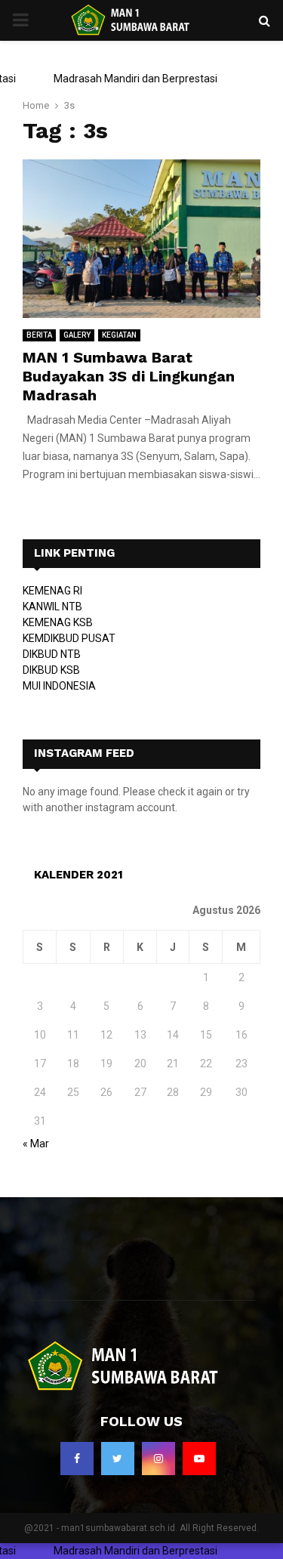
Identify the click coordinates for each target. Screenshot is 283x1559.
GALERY (77, 335)
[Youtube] (199, 1458)
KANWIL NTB (52, 606)
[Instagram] (158, 1458)
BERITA (39, 335)
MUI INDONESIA (59, 686)
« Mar (36, 1144)
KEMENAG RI (52, 591)
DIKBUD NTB (52, 654)
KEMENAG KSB (58, 622)
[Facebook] (77, 1458)
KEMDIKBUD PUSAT (69, 638)
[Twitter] (117, 1458)
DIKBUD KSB (51, 670)
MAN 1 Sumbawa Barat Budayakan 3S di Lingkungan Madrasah (129, 376)
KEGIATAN (119, 335)
